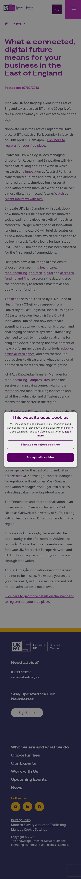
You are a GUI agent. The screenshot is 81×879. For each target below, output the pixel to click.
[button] (40, 445)
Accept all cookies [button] (40, 457)
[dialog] (40, 439)
